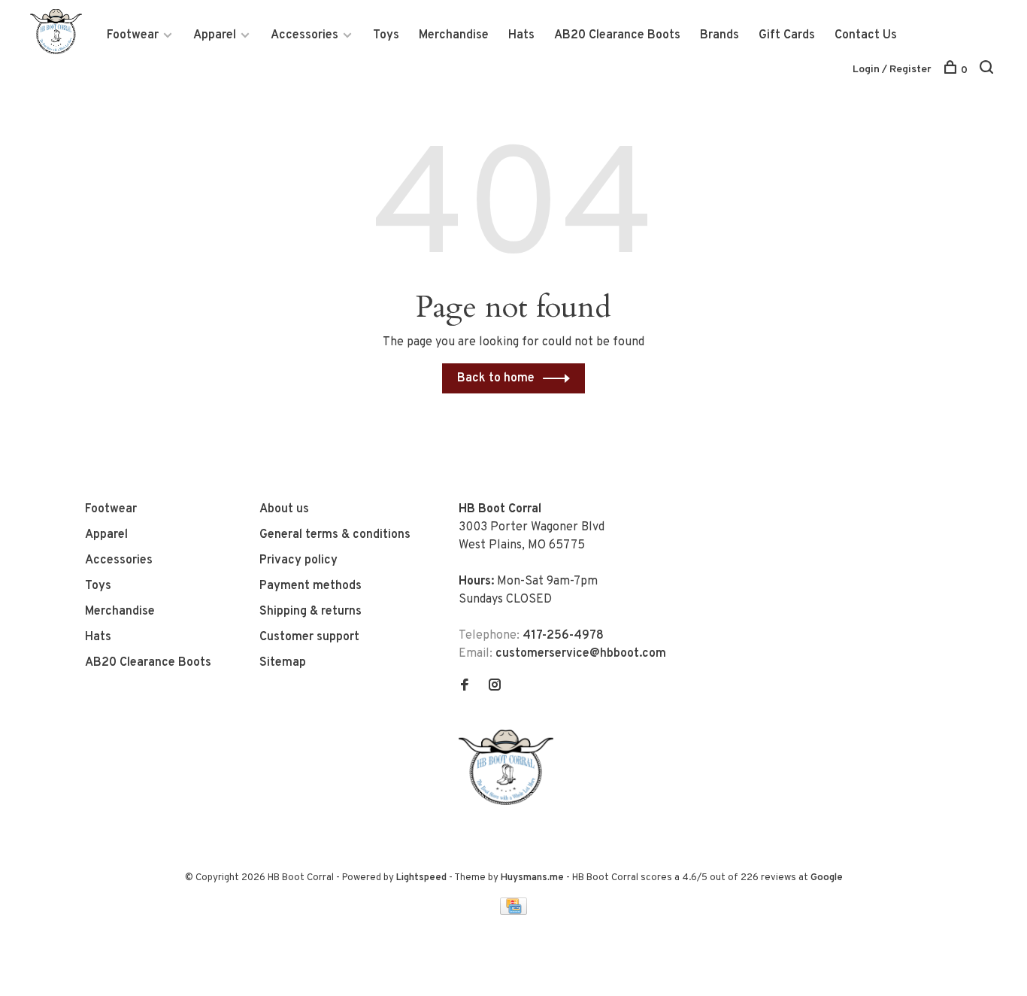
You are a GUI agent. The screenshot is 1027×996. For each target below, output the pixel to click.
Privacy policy (298, 560)
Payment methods (310, 586)
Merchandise (454, 35)
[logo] (510, 801)
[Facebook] (465, 686)
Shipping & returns (310, 611)
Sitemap (282, 662)
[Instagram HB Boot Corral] (495, 686)
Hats (521, 35)
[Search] (988, 70)
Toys (386, 35)
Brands (719, 35)
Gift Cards (787, 35)
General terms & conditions (334, 534)
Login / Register (892, 69)
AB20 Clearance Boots (617, 35)
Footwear (133, 35)
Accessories (304, 35)
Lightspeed (421, 878)
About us (284, 509)
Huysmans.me (533, 878)
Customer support (309, 637)
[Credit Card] (513, 911)
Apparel (214, 35)
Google (826, 878)
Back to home (496, 378)
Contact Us (866, 35)
